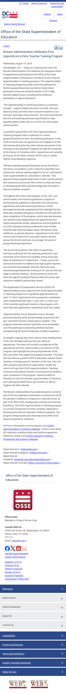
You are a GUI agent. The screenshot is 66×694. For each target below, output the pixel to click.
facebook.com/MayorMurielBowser (32, 459)
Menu (60, 14)
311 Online (24, 3)
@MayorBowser (29, 449)
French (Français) (14, 568)
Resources (7, 588)
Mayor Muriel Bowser (14, 24)
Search (47, 14)
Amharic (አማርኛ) (13, 561)
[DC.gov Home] (10, 18)
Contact (53, 20)
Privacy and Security (12, 644)
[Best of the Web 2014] (18, 688)
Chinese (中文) (12, 565)
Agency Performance (15, 556)
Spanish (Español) (14, 575)
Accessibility (57, 6)
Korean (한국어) (13, 572)
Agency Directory (39, 3)
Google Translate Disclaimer (16, 662)
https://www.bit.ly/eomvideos (43, 462)
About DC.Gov (9, 671)
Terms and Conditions (13, 653)
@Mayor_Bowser (38, 452)
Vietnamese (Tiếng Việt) (17, 578)
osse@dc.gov (18, 540)
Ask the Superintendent (16, 553)
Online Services (57, 3)
